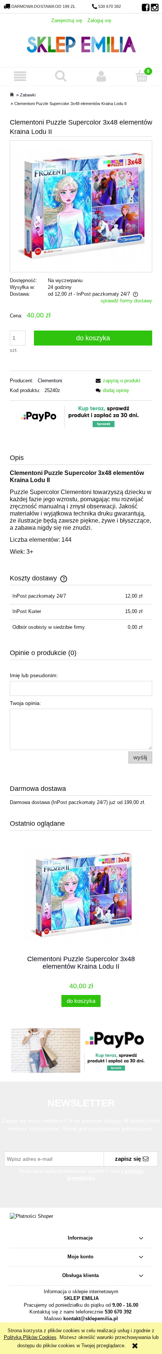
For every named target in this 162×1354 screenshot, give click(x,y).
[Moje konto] (101, 76)
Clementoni (50, 380)
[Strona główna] (81, 43)
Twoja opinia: (25, 703)
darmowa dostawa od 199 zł (43, 6)
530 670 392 (109, 6)
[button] (20, 76)
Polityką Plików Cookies (30, 1337)
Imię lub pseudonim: (34, 675)
